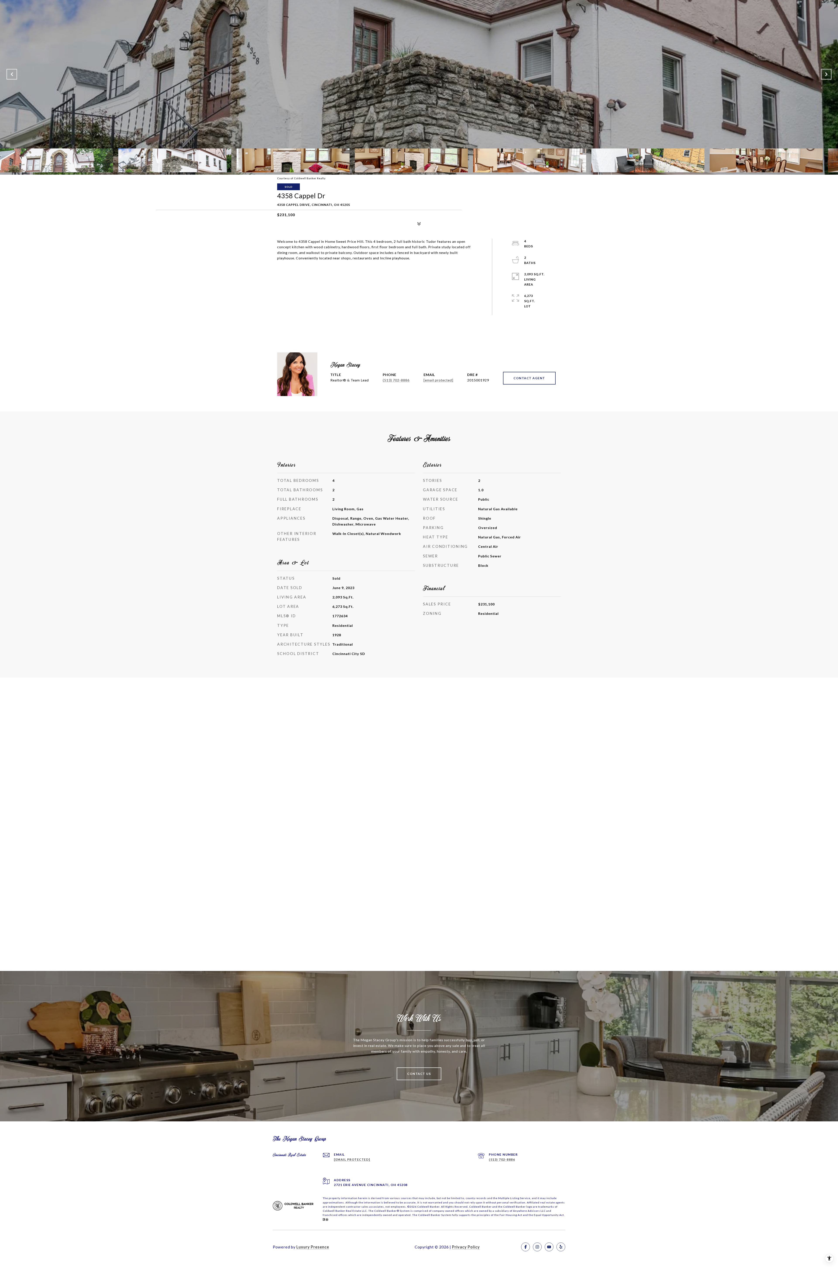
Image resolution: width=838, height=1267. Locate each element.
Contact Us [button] (419, 1074)
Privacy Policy (466, 1247)
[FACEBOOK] (525, 1247)
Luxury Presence (312, 1247)
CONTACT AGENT (529, 378)
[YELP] (560, 1247)
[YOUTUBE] (549, 1247)
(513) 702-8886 (396, 380)
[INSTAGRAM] (537, 1247)
